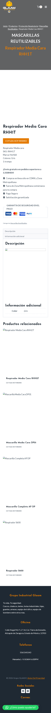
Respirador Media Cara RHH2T (22, 378)
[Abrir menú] (45, 7)
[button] (20, 707)
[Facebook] (23, 691)
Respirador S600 (14, 571)
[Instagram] (28, 691)
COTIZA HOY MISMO (16, 141)
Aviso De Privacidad (36, 678)
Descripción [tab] (10, 231)
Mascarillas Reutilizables (18, 223)
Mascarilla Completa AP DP (20, 507)
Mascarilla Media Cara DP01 (21, 443)
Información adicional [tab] (14, 236)
